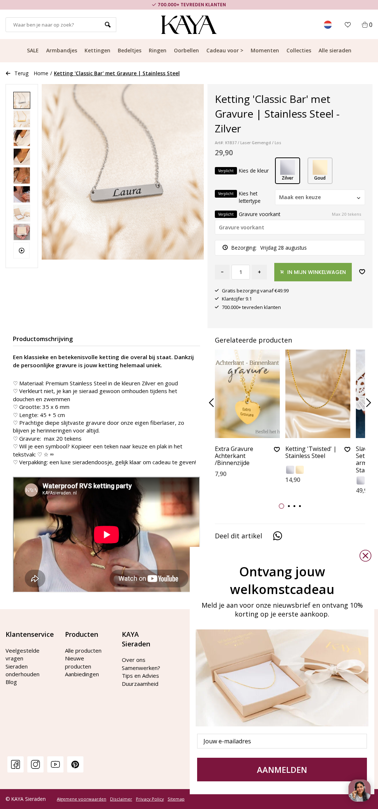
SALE (33, 50)
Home (41, 73)
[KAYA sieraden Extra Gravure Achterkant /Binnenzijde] (247, 394)
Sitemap (176, 799)
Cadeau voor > (224, 50)
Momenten (265, 50)
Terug (21, 73)
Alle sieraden (335, 50)
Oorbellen (186, 50)
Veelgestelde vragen (22, 654)
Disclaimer (121, 799)
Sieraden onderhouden (22, 670)
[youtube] (55, 764)
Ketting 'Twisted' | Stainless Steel (311, 452)
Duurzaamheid (140, 683)
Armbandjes (61, 50)
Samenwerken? (141, 667)
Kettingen (97, 50)
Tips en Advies (140, 675)
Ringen (157, 50)
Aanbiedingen (82, 674)
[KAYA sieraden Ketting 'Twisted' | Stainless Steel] (317, 394)
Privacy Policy (150, 799)
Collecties (298, 50)
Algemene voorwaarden (81, 799)
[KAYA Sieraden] (189, 24)
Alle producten (83, 650)
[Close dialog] (365, 556)
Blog (11, 681)
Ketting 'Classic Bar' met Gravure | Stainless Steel (117, 73)
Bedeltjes (129, 50)
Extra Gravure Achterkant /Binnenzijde (234, 456)
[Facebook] (15, 764)
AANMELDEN (282, 769)
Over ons (133, 659)
